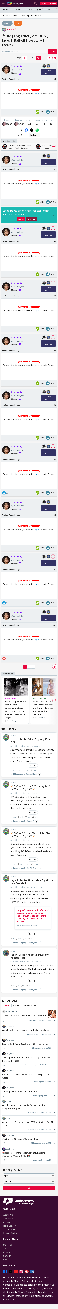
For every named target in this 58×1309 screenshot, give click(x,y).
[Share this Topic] (21, 130)
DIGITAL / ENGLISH (39, 698)
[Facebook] (5, 1271)
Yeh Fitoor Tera (12, 1011)
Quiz (38, 9)
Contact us (8, 1222)
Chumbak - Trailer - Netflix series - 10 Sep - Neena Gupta (26, 1076)
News (6, 9)
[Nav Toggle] (3, 4)
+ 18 (53, 66)
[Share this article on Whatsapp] (37, 130)
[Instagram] (21, 1271)
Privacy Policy (10, 1233)
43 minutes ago (35, 1020)
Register (52, 3)
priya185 (47, 1048)
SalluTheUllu (31, 868)
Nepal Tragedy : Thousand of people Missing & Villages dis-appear (24, 1107)
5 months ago (18, 943)
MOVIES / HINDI (10, 698)
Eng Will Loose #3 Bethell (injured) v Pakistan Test (29, 956)
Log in (36, 93)
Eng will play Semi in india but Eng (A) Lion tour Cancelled (32, 882)
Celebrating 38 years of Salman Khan (20, 1139)
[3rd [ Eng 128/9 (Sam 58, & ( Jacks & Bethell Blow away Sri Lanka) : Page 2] (49, 58)
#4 (55, 296)
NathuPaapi (46, 1034)
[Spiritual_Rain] (4, 124)
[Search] (36, 4)
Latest (6, 1005)
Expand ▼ (33, 765)
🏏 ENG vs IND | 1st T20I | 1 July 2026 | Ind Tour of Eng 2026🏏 (30, 835)
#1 (55, 79)
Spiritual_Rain (31, 774)
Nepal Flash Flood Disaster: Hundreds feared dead (26, 1030)
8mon (9, 123)
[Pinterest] (27, 1271)
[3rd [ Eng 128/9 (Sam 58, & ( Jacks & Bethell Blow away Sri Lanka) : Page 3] (54, 58)
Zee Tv (6, 1248)
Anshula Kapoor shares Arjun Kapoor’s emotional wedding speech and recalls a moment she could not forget (16, 709)
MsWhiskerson (45, 1065)
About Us (8, 1214)
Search (52, 51)
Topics (28, 9)
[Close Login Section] (53, 215)
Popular (16, 1005)
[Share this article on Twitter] (32, 130)
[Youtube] (16, 1271)
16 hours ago (18, 774)
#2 (55, 169)
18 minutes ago (31, 1065)
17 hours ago (36, 1143)
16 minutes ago (33, 1034)
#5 (55, 350)
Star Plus (7, 1244)
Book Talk (10, 1149)
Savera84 (47, 1160)
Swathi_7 (30, 821)
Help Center (9, 1225)
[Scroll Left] (4, 146)
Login (43, 3)
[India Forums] (15, 3)
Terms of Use (10, 1229)
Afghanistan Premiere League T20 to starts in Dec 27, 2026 (28, 1124)
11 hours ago (37, 1082)
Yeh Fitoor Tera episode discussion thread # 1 (24, 1015)
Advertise (8, 1218)
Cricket (11, 29)
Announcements (30, 1005)
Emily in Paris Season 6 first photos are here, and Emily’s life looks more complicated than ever (43, 708)
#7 (55, 459)
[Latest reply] (39, 774)
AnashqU (47, 1020)
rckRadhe (47, 1095)
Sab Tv (6, 1259)
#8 (55, 515)
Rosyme (48, 1082)
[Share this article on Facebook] (26, 130)
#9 (55, 569)
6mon (21, 123)
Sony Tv (7, 1255)
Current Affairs (12, 1026)
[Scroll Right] (54, 146)
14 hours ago (32, 1112)
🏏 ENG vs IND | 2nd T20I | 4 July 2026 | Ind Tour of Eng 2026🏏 (31, 788)
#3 (55, 241)
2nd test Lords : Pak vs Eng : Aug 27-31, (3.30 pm (30, 741)
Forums (17, 9)
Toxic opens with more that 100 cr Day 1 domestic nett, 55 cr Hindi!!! (26, 1059)
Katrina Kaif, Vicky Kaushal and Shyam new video (26, 1044)
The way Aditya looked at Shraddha (19, 1091)
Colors (6, 1252)
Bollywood (10, 1040)
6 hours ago (36, 1048)
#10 (54, 625)
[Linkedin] (32, 1271)
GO (38, 58)
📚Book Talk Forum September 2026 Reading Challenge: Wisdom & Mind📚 (23, 1154)
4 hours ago (36, 1095)
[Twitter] (10, 1271)
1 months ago (18, 821)
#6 (55, 405)
